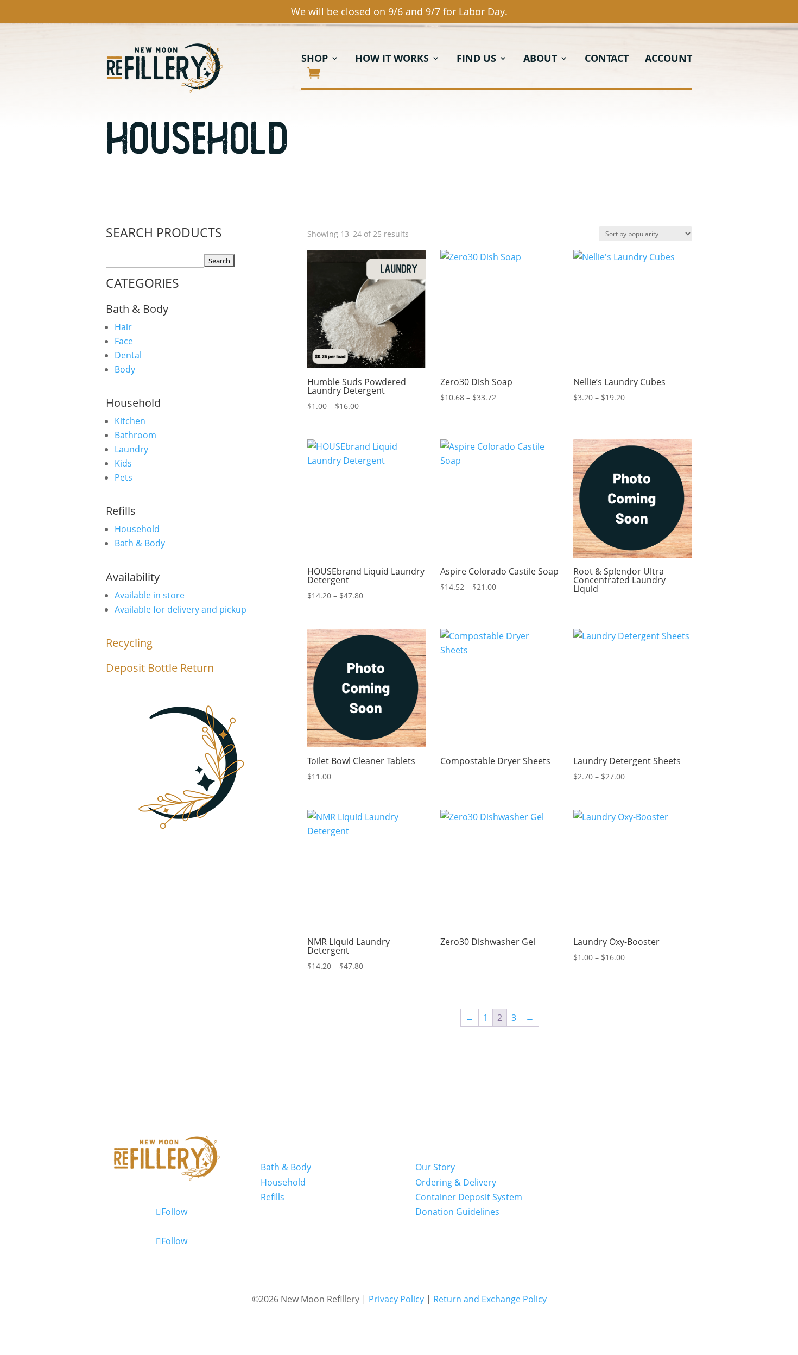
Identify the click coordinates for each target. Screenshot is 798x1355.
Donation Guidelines (457, 1212)
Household (137, 529)
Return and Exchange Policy (490, 1299)
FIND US (476, 59)
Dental (128, 355)
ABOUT (540, 59)
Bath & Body (140, 543)
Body (125, 369)
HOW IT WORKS (392, 59)
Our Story (435, 1167)
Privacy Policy (396, 1299)
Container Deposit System (468, 1197)
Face (124, 341)
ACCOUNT (668, 59)
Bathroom (135, 435)
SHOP (314, 59)
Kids (123, 463)
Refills (272, 1197)
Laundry (131, 449)
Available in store (150, 595)
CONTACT (607, 59)
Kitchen (130, 421)
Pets (123, 477)
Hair (123, 327)
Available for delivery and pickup (180, 609)
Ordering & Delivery (455, 1182)
